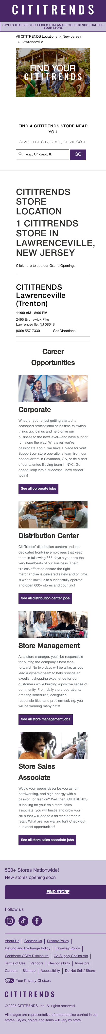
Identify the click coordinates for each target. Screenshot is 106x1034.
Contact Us (33, 941)
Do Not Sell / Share (80, 971)
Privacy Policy (58, 941)
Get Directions (64, 331)
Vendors (37, 963)
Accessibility (50, 971)
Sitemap (29, 971)
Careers (11, 971)
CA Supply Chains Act (71, 956)
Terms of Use (15, 963)
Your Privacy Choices (33, 980)
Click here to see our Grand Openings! (46, 266)
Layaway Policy (67, 948)
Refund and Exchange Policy (27, 948)
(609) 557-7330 (28, 331)
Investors (82, 963)
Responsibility (59, 963)
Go (78, 154)
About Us (12, 941)
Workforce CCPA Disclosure (27, 956)
